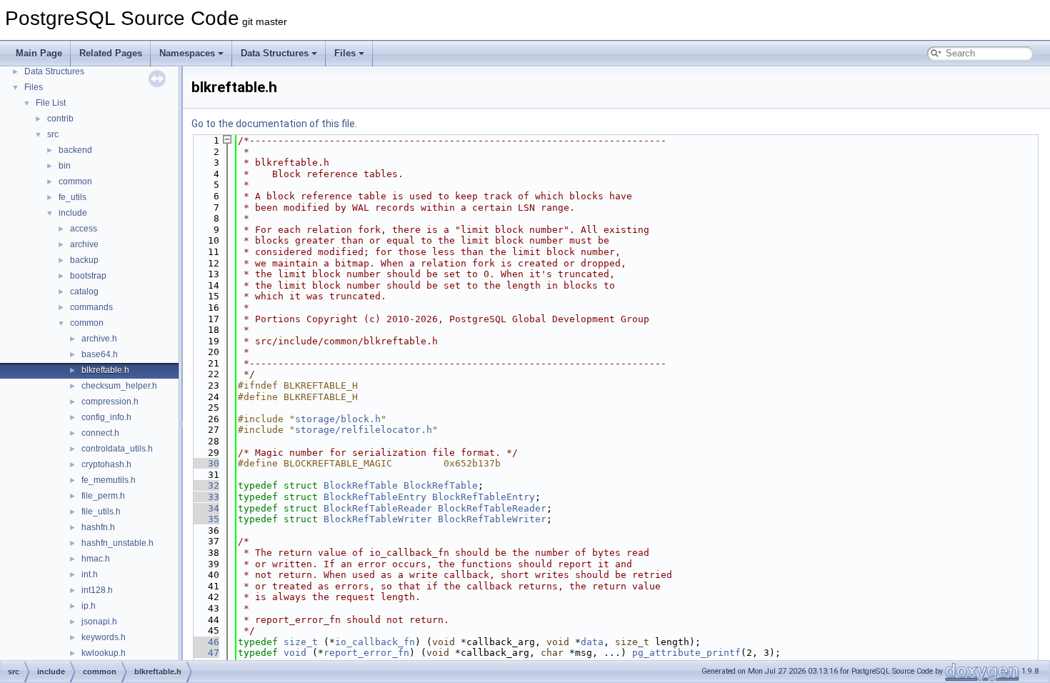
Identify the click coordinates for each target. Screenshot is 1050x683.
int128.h (97, 590)
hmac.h (95, 559)
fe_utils (72, 197)
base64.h (99, 354)
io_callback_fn (375, 642)
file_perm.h (103, 496)
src (53, 134)
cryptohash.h (106, 464)
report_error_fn (366, 652)
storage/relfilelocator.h (363, 429)
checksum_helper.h (119, 386)
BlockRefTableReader (378, 508)
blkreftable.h (105, 370)
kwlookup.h (103, 653)
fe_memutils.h (108, 480)
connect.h (100, 433)
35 (205, 519)
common (75, 181)
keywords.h (103, 637)
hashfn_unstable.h (117, 543)
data (592, 642)
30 (205, 463)
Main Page (39, 53)
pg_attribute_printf (686, 652)
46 (205, 642)
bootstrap (88, 276)
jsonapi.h (99, 622)
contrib (60, 119)
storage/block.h (338, 419)
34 (205, 508)
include (73, 213)
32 (205, 485)
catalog (84, 291)
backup (84, 260)
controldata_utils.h (117, 449)
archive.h (99, 339)
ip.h (88, 606)
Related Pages (110, 53)
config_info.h (106, 417)
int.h (89, 574)
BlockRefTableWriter (378, 519)
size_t (301, 642)
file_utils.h (101, 512)
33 (205, 497)
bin (65, 166)
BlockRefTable (361, 485)
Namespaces (187, 53)
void (295, 652)
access (83, 229)
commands (91, 307)
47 (205, 652)
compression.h (110, 402)
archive (84, 244)
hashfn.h (98, 527)
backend (75, 150)
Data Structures (275, 53)
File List (51, 103)
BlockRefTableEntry (375, 497)
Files (345, 53)
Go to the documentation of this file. (274, 123)
